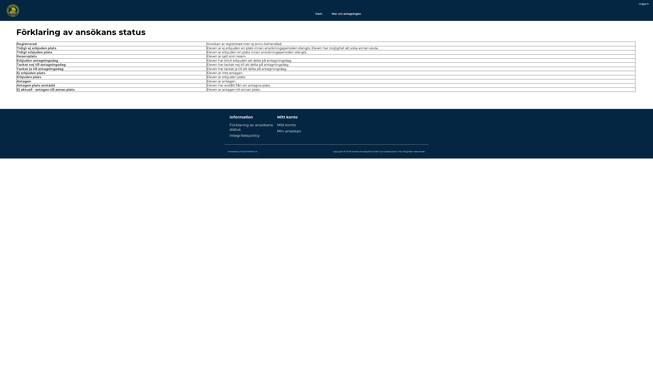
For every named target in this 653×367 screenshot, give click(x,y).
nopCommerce (248, 151)
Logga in (644, 4)
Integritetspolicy (245, 135)
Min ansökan (289, 131)
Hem (318, 13)
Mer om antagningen (347, 13)
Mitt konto (286, 125)
